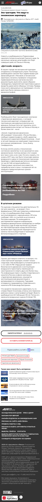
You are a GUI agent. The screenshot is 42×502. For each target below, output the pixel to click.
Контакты (21, 431)
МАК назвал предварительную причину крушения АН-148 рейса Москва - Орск (21, 378)
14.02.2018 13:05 (6, 8)
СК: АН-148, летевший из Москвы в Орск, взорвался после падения (21, 397)
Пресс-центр (28, 413)
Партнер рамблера (18, 492)
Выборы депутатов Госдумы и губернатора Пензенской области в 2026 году (20, 435)
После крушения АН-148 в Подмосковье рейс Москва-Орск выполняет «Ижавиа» (23, 391)
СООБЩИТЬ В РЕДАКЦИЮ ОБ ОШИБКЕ (16, 439)
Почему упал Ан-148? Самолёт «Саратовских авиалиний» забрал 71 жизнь (20, 313)
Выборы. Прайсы (9, 431)
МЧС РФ (4, 53)
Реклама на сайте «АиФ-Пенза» (15, 421)
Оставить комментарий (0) (21, 341)
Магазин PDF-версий (10, 415)
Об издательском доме (11, 413)
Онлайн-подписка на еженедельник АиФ (19, 418)
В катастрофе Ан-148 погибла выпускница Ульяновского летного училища (22, 385)
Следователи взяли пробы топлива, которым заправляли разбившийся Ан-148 (19, 188)
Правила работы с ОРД (11, 424)
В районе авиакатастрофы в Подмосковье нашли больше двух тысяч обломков (24, 372)
